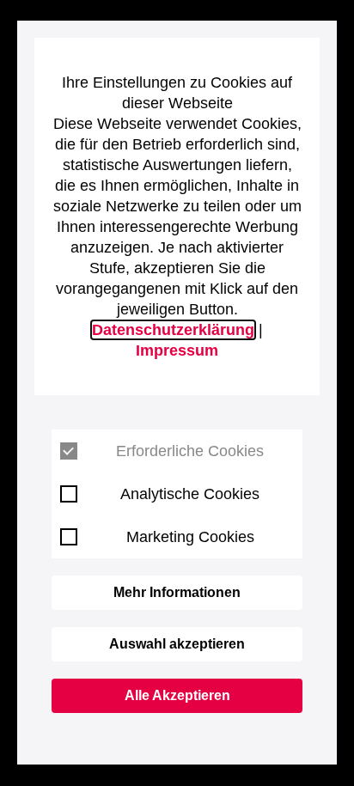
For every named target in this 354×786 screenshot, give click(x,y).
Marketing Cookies (190, 536)
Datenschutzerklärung (173, 329)
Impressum (177, 350)
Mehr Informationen (177, 592)
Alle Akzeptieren (177, 695)
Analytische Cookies (189, 494)
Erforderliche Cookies (190, 451)
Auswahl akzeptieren (177, 644)
